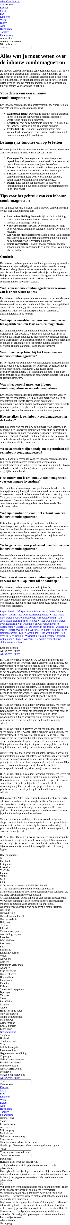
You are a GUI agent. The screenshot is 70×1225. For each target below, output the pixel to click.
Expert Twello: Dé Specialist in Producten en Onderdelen (31, 611)
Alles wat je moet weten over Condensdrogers (32, 616)
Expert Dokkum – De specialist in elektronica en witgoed (31, 619)
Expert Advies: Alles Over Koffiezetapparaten (24, 614)
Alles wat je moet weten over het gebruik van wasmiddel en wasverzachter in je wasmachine (32, 623)
